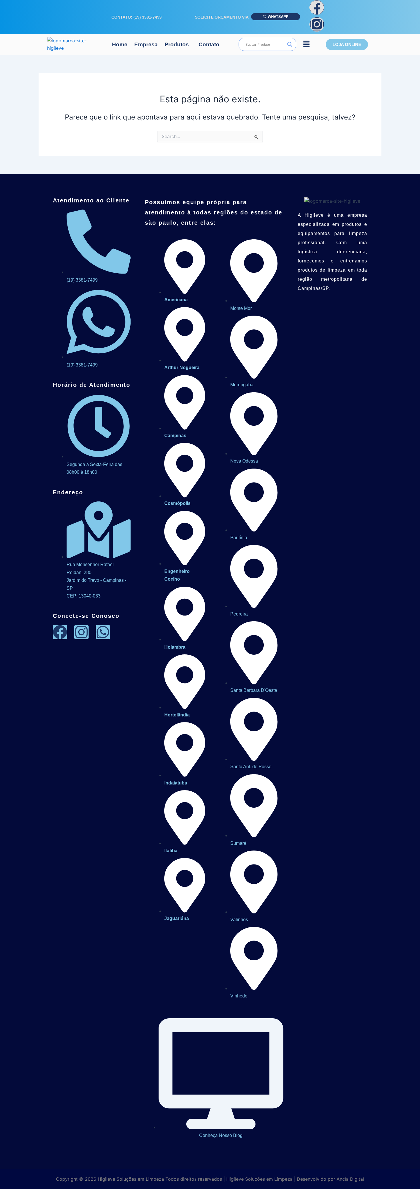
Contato (209, 44)
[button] (178, 44)
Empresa (146, 44)
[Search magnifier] (290, 44)
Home (119, 44)
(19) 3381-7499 (147, 17)
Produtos (177, 44)
